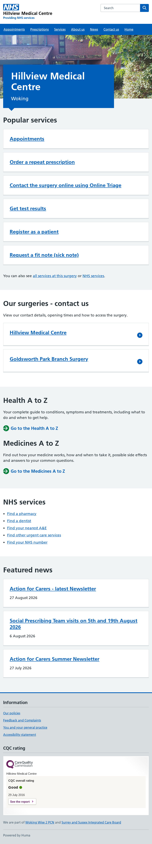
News (94, 29)
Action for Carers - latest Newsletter (53, 588)
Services (60, 29)
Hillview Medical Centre (38, 332)
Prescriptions (39, 29)
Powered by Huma (16, 835)
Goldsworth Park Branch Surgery (49, 359)
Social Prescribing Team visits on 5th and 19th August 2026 (73, 623)
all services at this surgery (55, 276)
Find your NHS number (27, 542)
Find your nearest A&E (27, 528)
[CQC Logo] (19, 764)
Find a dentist (19, 521)
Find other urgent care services (34, 535)
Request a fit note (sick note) (44, 255)
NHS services (93, 276)
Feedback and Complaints (22, 720)
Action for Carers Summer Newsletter (54, 659)
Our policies (11, 713)
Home (128, 29)
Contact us (111, 29)
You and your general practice (25, 727)
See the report (20, 801)
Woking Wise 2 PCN (39, 822)
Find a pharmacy (21, 513)
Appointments (14, 29)
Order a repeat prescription (42, 162)
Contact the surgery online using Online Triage (65, 185)
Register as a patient (34, 232)
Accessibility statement (19, 735)
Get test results (28, 208)
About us (78, 29)
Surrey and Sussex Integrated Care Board (91, 822)
